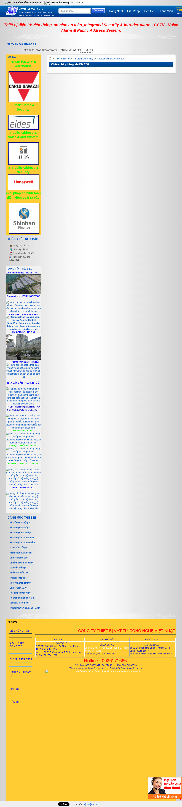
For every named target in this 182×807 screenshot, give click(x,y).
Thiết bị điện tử (62, 59)
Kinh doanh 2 (76, 2)
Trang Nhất (116, 11)
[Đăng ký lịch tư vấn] (165, 798)
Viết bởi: (85, 804)
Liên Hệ (149, 11)
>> (149, 775)
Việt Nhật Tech (90, 804)
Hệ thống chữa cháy (83, 59)
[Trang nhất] (50, 59)
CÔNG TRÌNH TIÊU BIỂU (20, 269)
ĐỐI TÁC (12, 57)
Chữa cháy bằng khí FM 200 (110, 59)
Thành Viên (165, 11)
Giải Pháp (133, 11)
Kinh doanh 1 (36, 2)
